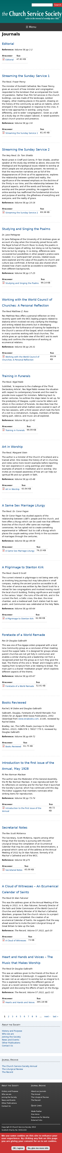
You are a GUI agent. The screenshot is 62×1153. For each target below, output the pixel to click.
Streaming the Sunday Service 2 (26, 149)
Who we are (8, 1034)
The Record (7, 1072)
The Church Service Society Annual (19, 1066)
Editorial (8, 43)
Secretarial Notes (14, 827)
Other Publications (11, 1043)
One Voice (35, 1114)
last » (55, 1016)
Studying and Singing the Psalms (26, 229)
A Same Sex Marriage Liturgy (23, 505)
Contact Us (7, 1046)
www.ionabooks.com (28, 719)
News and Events (10, 1040)
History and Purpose (12, 1031)
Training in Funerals (16, 376)
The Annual (35, 1094)
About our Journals (38, 1091)
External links (36, 1120)
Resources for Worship (40, 1117)
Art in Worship (12, 446)
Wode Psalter (36, 1111)
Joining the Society (11, 1037)
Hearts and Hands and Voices (20, 1002)
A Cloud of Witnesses (15, 940)
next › (47, 1016)
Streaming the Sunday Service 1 (26, 76)
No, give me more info (38, 1148)
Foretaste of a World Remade (23, 635)
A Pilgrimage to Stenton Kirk (23, 567)
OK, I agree (18, 1148)
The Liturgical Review (12, 1069)
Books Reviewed (14, 702)
